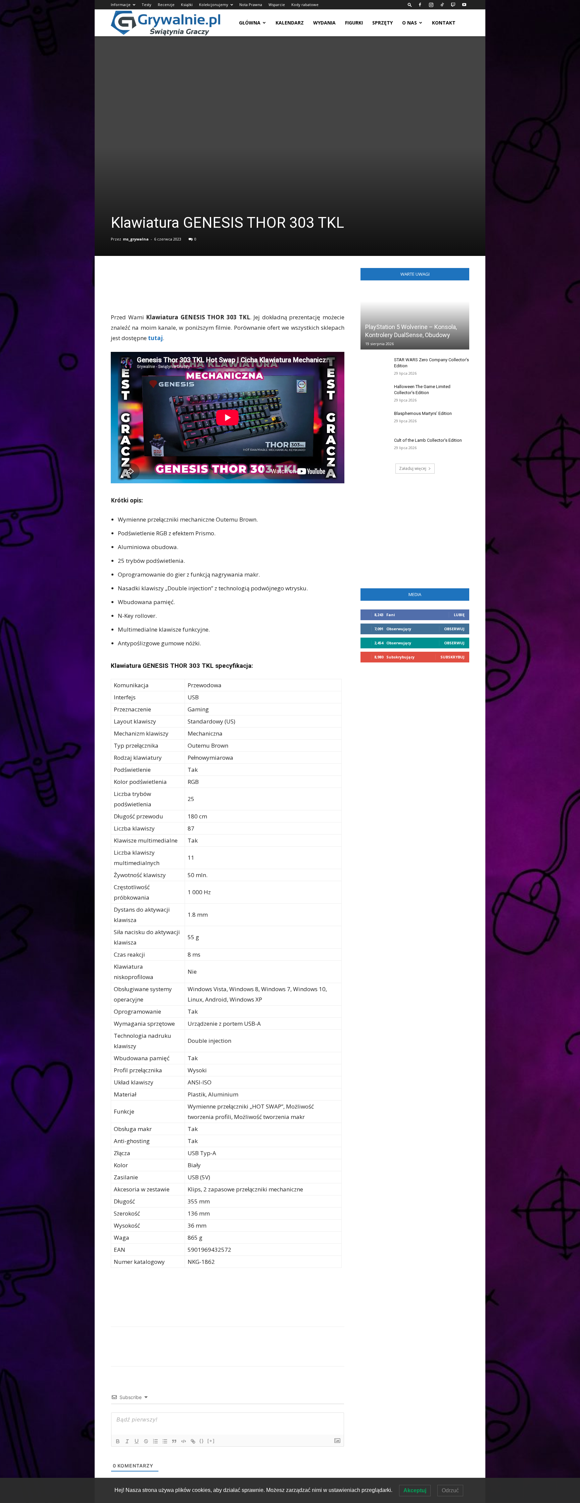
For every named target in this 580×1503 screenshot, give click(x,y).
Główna (249, 22)
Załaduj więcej (412, 468)
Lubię (459, 614)
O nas (409, 22)
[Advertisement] (227, 295)
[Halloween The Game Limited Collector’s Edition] (373, 393)
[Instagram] (431, 4)
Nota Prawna (250, 4)
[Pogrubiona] (118, 1441)
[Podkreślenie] (136, 1441)
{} (201, 1440)
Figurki (354, 22)
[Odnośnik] (193, 1441)
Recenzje (166, 4)
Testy (146, 4)
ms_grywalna (136, 238)
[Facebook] (420, 4)
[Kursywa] (127, 1441)
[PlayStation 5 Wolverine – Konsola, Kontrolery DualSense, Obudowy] (414, 319)
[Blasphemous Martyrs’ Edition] (373, 420)
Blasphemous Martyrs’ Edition (423, 413)
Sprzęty (382, 22)
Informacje (121, 4)
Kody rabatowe (305, 4)
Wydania (324, 22)
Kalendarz (290, 22)
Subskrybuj (452, 656)
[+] (211, 1440)
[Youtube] (464, 4)
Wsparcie (277, 4)
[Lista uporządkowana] (155, 1441)
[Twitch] (453, 4)
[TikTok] (442, 4)
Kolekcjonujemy (213, 4)
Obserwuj (454, 628)
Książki (187, 4)
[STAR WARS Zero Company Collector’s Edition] (373, 366)
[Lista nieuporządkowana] (165, 1441)
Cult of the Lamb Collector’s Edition (428, 440)
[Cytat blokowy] (174, 1441)
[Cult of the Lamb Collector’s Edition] (373, 447)
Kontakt (443, 22)
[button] (410, 4)
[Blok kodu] (183, 1441)
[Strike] (146, 1441)
